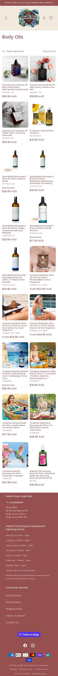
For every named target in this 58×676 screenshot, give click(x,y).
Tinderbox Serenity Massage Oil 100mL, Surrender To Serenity (12, 473)
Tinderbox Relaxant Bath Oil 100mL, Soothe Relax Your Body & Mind (14, 425)
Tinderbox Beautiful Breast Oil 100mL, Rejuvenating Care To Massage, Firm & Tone (15, 374)
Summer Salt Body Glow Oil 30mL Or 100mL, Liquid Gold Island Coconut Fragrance (14, 326)
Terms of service (22, 673)
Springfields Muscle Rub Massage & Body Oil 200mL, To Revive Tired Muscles (14, 278)
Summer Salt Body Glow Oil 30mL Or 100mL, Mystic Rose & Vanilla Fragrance (42, 325)
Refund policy (26, 669)
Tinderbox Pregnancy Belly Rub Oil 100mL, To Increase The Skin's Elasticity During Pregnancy (43, 374)
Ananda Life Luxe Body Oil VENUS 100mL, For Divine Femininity (15, 133)
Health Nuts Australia (27, 665)
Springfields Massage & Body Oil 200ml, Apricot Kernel (14, 178)
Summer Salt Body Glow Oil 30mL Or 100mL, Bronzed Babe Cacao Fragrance (42, 278)
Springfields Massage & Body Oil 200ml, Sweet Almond (41, 228)
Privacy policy (41, 669)
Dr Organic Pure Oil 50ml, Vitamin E (42, 132)
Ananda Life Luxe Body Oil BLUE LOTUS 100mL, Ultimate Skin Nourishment (15, 87)
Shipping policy (39, 673)
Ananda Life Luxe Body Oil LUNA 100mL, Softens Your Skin (42, 87)
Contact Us (12, 622)
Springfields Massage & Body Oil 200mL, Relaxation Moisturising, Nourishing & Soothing (41, 180)
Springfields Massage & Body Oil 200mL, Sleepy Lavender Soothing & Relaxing (14, 229)
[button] (6, 18)
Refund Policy (13, 602)
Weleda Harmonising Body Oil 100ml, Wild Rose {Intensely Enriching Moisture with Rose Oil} (42, 474)
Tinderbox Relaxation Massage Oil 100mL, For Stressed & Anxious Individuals (41, 426)
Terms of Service (15, 615)
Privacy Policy (13, 595)
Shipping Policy (14, 608)
